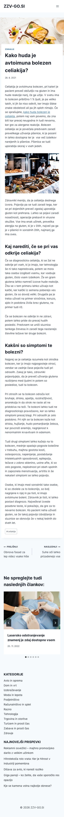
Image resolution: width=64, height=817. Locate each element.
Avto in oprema (13, 680)
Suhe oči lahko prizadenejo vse (50, 551)
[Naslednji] (55, 623)
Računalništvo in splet (17, 704)
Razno (7, 709)
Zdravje (9, 49)
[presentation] (32, 610)
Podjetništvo (11, 699)
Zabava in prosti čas (16, 728)
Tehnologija (11, 714)
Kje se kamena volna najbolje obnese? (28, 785)
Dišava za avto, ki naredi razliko (23, 769)
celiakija (11, 531)
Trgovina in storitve (15, 718)
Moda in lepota (13, 695)
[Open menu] (57, 6)
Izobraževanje (12, 690)
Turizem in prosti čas (17, 723)
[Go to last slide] (8, 623)
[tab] (26, 657)
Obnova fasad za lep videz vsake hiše (16, 551)
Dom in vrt (10, 685)
